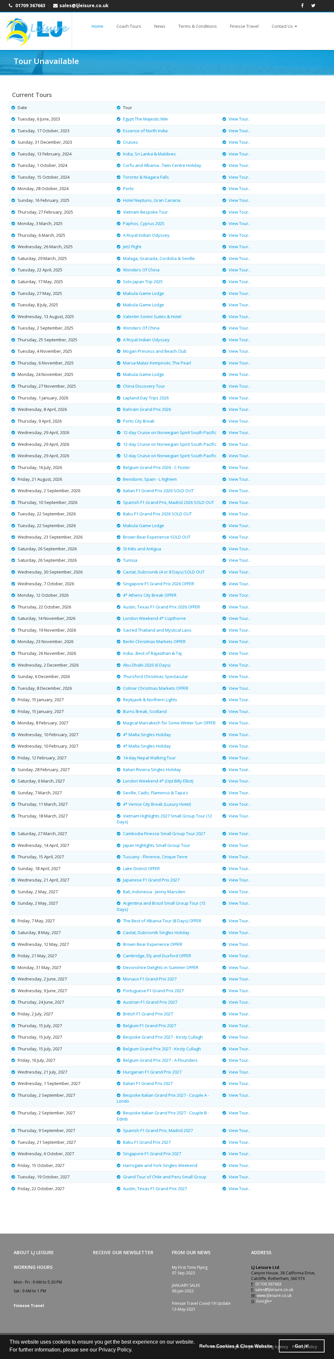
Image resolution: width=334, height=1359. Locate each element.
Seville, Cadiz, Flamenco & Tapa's (155, 793)
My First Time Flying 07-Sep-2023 (189, 1270)
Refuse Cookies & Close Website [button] (235, 1346)
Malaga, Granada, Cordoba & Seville (159, 258)
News (159, 26)
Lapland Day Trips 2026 (146, 398)
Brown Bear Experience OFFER (152, 944)
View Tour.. (239, 119)
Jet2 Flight (132, 247)
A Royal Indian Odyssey (146, 235)
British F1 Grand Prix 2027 (148, 1014)
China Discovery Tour (144, 386)
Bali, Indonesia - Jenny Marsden (154, 892)
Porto (128, 188)
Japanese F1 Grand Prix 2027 (151, 880)
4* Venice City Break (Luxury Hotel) (157, 804)
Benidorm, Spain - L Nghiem (150, 479)
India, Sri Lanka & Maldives (149, 154)
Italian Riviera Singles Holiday (152, 769)
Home (97, 26)
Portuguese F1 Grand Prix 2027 (153, 991)
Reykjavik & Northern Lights (150, 700)
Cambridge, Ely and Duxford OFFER (157, 956)
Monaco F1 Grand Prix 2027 (149, 979)
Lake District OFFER (141, 868)
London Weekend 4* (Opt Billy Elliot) (158, 781)
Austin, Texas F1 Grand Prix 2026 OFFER (161, 607)
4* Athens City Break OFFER (149, 595)
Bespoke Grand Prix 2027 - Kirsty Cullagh (163, 1037)
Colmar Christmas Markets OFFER (155, 688)
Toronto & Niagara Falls (146, 177)
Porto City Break (139, 421)
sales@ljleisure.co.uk (84, 5)
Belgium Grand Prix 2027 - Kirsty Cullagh (162, 1049)
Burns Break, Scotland (145, 711)
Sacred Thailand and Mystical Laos (157, 630)
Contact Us (282, 26)
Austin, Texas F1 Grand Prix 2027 (155, 1188)
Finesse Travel (244, 26)
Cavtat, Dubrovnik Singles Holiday (156, 932)
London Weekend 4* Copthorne (154, 618)
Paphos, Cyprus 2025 (143, 223)
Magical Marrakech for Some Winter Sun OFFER (169, 723)
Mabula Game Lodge (143, 293)
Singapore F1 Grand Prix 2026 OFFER (158, 584)
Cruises (130, 142)
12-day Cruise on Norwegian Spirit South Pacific (169, 432)
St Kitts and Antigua (142, 549)
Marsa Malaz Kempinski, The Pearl (157, 363)
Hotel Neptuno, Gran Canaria (151, 200)
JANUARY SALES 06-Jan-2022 (186, 1288)
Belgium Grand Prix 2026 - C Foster (156, 467)
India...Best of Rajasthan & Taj (152, 653)
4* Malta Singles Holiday (147, 734)
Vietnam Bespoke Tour (145, 212)
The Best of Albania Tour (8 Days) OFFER (162, 921)
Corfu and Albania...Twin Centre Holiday (162, 165)
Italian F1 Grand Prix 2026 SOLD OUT (158, 490)
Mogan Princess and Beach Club (155, 351)
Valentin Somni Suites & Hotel (152, 316)
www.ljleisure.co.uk (274, 1295)
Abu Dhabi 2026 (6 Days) (146, 665)
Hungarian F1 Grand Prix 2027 (152, 1072)
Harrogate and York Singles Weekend (160, 1165)
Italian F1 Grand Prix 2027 (148, 1083)
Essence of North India (145, 131)
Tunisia (130, 560)
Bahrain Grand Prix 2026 (147, 409)
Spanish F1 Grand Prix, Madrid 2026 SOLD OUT (168, 502)
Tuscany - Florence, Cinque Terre (155, 857)
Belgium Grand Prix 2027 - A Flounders (160, 1060)
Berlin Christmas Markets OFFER (154, 641)
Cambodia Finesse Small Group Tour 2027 (164, 833)
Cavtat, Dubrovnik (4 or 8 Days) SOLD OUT (164, 572)
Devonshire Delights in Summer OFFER (160, 967)
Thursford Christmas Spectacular (155, 676)
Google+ (264, 1301)
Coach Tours (128, 26)
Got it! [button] (302, 1346)
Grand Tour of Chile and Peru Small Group (164, 1177)
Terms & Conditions (197, 26)
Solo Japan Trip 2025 (143, 281)
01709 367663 (29, 5)
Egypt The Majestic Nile (145, 119)
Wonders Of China (141, 270)
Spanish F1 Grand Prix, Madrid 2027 (158, 1130)
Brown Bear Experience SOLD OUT (156, 537)
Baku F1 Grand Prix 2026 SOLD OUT (157, 514)
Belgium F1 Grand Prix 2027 (149, 1025)
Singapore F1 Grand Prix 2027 (152, 1154)
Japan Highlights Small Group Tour (156, 845)
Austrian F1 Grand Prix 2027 (150, 1002)
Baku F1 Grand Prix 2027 (147, 1142)
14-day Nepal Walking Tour (149, 758)
